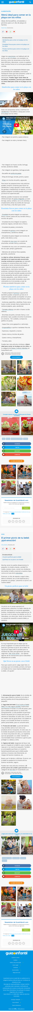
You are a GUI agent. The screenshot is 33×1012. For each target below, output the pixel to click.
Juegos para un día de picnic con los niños (23, 371)
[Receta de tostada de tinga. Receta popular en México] (8, 390)
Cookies (15, 960)
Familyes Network (15, 999)
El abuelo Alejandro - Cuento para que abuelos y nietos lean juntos (8, 476)
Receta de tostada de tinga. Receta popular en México (7, 387)
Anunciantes (15, 970)
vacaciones (11, 56)
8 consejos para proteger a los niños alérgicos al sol (24, 791)
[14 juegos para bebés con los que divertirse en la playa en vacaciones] (24, 406)
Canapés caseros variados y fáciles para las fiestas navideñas (17, 415)
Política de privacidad (15, 962)
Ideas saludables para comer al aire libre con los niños (7, 403)
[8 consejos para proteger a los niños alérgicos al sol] (24, 794)
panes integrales (19, 199)
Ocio (2, 534)
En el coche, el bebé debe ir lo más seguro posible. (15, 705)
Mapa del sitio (16, 972)
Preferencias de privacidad (15, 512)
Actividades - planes (6, 858)
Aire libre (13, 770)
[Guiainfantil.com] (16, 3)
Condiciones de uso (25, 512)
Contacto (15, 967)
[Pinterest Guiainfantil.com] (13, 522)
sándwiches (5, 112)
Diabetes (26, 438)
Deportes (4, 860)
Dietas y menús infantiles (19, 348)
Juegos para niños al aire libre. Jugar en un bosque (8, 822)
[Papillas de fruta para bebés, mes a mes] (24, 809)
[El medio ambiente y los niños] (8, 794)
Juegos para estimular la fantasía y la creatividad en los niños (17, 834)
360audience (21, 1009)
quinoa (12, 230)
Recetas (8, 438)
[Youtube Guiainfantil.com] (23, 522)
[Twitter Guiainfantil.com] (20, 522)
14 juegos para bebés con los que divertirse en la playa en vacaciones (24, 402)
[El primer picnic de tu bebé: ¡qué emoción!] (8, 374)
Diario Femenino (16, 1005)
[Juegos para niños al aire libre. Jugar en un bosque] (8, 825)
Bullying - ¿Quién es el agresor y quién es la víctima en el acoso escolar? (24, 492)
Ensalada (5, 214)
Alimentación (6, 11)
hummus (16, 293)
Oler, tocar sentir (14, 653)
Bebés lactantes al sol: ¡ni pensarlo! (7, 807)
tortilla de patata (16, 173)
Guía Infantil (15, 1002)
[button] (4, 2)
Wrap (4, 180)
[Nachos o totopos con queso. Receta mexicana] (24, 390)
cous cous (13, 241)
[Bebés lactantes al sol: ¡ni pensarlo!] (8, 809)
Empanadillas (6, 327)
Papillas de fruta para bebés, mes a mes (23, 807)
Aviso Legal (15, 965)
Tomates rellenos (7, 309)
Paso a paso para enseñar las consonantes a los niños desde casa (23, 476)
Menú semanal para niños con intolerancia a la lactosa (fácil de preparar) (8, 492)
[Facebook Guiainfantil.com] (9, 522)
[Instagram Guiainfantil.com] (16, 522)
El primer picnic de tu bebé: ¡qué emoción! (7, 371)
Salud (3, 438)
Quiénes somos (15, 957)
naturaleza (19, 573)
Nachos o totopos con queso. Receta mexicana (23, 387)
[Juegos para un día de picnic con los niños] (24, 374)
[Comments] (14, 32)
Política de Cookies (7, 513)
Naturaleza (23, 858)
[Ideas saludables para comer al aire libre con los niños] (8, 406)
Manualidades (16, 858)
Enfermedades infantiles (16, 438)
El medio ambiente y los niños (8, 791)
